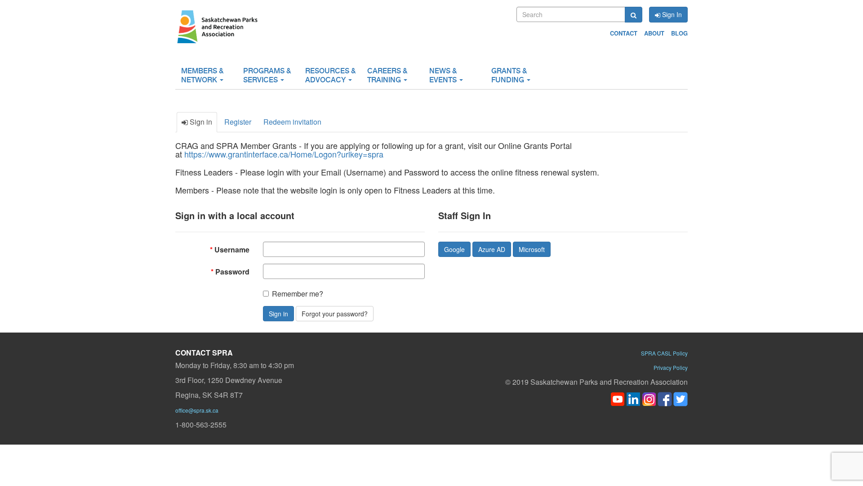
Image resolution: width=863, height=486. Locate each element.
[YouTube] (617, 398)
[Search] (633, 14)
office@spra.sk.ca (196, 410)
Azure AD (491, 249)
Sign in (278, 313)
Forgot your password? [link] (335, 313)
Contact (623, 33)
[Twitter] (680, 398)
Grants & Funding (509, 75)
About (654, 33)
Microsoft (532, 249)
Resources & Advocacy (330, 75)
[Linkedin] (633, 398)
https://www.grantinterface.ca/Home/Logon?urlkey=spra (283, 154)
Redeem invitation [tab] (292, 122)
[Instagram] (649, 398)
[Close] (652, 478)
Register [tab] (237, 122)
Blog (679, 33)
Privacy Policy (671, 367)
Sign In (671, 14)
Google (454, 249)
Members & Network (202, 75)
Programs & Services (267, 75)
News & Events (443, 75)
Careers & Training (387, 75)
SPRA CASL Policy (664, 353)
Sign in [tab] (200, 122)
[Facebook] (665, 398)
